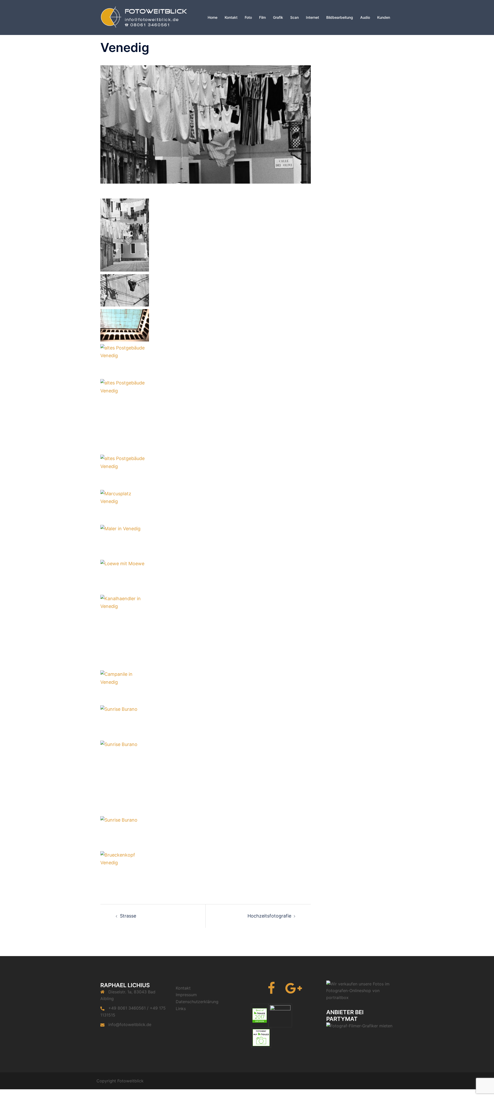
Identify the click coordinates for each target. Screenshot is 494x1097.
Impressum (186, 994)
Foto (248, 17)
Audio (365, 17)
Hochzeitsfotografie (269, 916)
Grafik (278, 17)
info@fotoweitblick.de (129, 1024)
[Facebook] (271, 991)
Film (262, 17)
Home (212, 17)
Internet (312, 17)
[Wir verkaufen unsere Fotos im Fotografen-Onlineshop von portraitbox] (360, 990)
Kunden (383, 17)
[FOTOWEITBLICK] (146, 17)
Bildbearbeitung (339, 17)
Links (181, 1008)
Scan (294, 17)
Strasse (128, 916)
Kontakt (231, 17)
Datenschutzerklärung (197, 1001)
